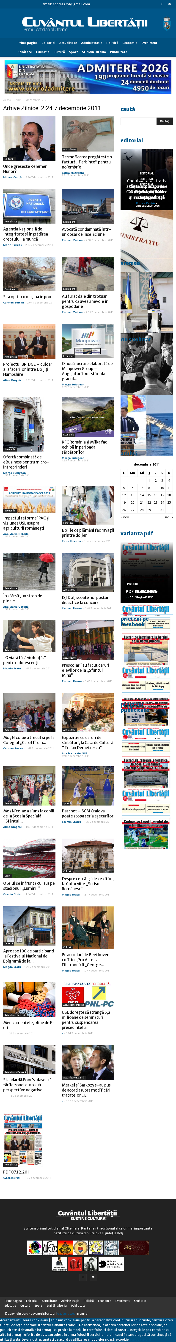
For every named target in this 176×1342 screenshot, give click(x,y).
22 (149, 502)
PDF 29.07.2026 (141, 591)
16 (155, 495)
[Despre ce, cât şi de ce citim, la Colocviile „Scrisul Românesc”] (88, 856)
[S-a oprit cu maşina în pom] (29, 274)
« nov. (125, 517)
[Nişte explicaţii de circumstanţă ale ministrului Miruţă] (147, 425)
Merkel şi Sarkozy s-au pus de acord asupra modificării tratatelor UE (87, 1090)
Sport (73, 52)
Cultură (59, 52)
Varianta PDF (137, 533)
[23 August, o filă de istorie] (147, 364)
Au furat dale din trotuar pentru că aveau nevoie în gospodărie (85, 301)
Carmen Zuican (72, 240)
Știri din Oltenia (94, 52)
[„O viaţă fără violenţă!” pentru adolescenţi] (29, 636)
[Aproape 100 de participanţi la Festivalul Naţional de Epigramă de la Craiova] (29, 926)
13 (132, 495)
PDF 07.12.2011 (17, 1172)
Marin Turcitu (12, 245)
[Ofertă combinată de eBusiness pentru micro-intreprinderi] (29, 424)
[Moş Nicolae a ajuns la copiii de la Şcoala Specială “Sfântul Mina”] (29, 786)
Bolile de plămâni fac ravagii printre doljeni (88, 533)
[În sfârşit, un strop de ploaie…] (29, 571)
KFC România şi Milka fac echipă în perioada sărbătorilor (84, 447)
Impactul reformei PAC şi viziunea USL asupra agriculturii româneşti (26, 523)
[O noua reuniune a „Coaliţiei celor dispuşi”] (147, 302)
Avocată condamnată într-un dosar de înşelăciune (86, 232)
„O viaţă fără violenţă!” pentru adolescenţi (24, 660)
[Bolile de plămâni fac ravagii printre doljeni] (88, 505)
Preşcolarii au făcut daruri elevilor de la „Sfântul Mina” (85, 670)
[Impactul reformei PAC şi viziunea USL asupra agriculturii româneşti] (29, 499)
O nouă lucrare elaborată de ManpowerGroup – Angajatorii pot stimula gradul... (87, 371)
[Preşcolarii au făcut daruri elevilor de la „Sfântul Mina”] (88, 640)
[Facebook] (161, 4)
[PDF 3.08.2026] (147, 757)
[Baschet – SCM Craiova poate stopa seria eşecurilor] (88, 786)
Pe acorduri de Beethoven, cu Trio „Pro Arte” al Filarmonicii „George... (86, 959)
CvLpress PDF (11, 1177)
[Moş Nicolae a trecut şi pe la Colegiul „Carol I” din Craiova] (29, 712)
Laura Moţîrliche (73, 172)
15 (149, 495)
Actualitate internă (15, 1015)
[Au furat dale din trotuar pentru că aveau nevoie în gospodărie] (88, 274)
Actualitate (68, 43)
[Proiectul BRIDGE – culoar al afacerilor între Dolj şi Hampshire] (29, 341)
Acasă (7, 100)
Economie (129, 43)
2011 (18, 100)
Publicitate (118, 52)
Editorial (48, 43)
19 (124, 502)
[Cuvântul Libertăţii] (88, 23)
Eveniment (149, 43)
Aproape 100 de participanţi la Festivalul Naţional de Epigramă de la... (28, 956)
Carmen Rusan (72, 608)
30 (155, 510)
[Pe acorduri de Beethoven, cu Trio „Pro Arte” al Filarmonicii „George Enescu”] (88, 927)
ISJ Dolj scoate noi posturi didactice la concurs (86, 600)
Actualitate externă (15, 1072)
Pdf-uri (132, 584)
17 (162, 495)
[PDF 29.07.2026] (147, 818)
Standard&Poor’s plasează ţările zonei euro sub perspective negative (27, 1084)
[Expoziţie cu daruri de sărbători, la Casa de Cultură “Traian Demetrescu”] (88, 712)
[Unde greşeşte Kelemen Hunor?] (29, 138)
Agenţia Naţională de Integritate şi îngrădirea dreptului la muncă (25, 234)
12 (124, 495)
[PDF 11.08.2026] (147, 695)
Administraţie (91, 43)
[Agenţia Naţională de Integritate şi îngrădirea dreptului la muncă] (29, 206)
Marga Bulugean (73, 384)
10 (162, 488)
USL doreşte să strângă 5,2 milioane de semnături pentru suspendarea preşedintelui (86, 1020)
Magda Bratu (12, 668)
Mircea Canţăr (12, 177)
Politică (112, 43)
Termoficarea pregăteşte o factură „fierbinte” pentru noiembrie (87, 162)
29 (149, 510)
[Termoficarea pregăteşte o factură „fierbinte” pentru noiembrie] (88, 134)
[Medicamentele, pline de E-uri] (29, 999)
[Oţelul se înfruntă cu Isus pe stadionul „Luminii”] (29, 858)
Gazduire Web (66, 1313)
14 (142, 495)
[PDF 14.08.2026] (147, 634)
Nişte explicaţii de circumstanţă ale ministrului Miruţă (147, 192)
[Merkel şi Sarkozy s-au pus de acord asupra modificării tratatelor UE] (88, 1062)
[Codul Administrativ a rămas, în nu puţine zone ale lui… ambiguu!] (147, 241)
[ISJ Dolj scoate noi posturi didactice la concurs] (88, 572)
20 (132, 502)
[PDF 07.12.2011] (29, 1140)
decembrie (33, 100)
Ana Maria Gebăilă (16, 534)
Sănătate (25, 52)
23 (155, 502)
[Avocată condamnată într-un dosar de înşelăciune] (88, 206)
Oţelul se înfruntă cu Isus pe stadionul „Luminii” (29, 886)
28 (142, 510)
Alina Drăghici (12, 380)
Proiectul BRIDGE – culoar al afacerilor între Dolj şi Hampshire (27, 369)
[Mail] (169, 4)
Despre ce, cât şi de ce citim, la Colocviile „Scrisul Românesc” (88, 883)
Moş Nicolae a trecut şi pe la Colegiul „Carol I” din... (29, 740)
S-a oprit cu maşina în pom (27, 296)
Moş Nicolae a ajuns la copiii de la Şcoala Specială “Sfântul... (28, 816)
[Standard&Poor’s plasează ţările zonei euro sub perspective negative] (29, 1060)
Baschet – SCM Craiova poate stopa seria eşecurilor (87, 814)
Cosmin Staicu (71, 821)
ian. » (169, 517)
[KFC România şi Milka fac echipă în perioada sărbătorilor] (88, 417)
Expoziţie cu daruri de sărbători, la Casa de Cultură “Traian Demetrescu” (87, 742)
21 (142, 502)
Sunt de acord (140, 1339)
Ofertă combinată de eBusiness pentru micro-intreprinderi (26, 462)
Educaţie (42, 52)
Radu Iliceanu (71, 541)
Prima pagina (28, 43)
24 (162, 502)
